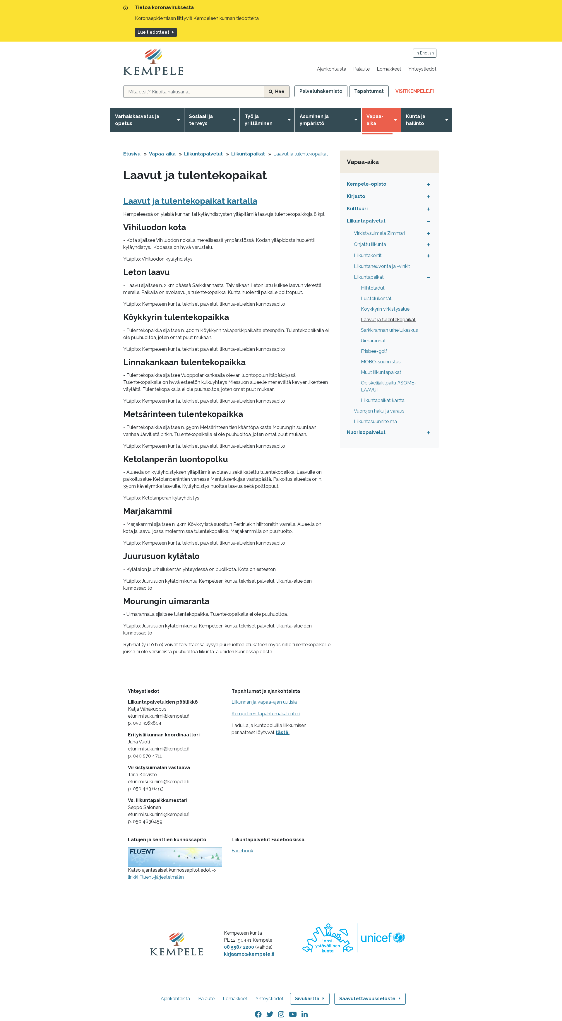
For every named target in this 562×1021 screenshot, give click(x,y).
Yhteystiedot (422, 69)
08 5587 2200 (239, 947)
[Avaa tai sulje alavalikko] (427, 184)
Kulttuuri (357, 208)
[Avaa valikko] (180, 120)
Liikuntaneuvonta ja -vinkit (382, 266)
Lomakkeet (389, 69)
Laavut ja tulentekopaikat (300, 154)
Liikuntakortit (368, 255)
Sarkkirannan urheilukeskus (389, 330)
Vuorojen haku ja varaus (379, 411)
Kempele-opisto (366, 184)
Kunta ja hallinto (415, 120)
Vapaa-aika (374, 120)
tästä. (282, 732)
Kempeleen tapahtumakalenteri (266, 713)
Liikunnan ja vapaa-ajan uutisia (264, 702)
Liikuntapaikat (248, 154)
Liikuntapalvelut (203, 154)
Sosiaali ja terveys (201, 120)
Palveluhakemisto (320, 91)
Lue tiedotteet (153, 32)
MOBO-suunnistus (381, 362)
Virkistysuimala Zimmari (379, 233)
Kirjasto (356, 196)
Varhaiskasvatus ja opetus (137, 120)
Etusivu (131, 154)
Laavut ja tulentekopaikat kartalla (190, 201)
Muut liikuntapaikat (381, 372)
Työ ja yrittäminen (259, 120)
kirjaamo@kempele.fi (249, 954)
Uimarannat (373, 340)
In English (425, 53)
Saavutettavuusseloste (367, 998)
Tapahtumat (369, 91)
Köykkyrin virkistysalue (385, 309)
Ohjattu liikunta (370, 244)
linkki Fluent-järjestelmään (156, 877)
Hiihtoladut (373, 288)
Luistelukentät (376, 298)
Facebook (242, 851)
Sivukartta (307, 998)
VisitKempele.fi (417, 92)
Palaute (361, 69)
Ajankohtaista (331, 69)
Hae (280, 91)
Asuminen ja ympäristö (314, 120)
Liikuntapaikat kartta (383, 400)
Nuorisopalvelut (366, 432)
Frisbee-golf (374, 351)
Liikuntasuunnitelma (375, 421)
